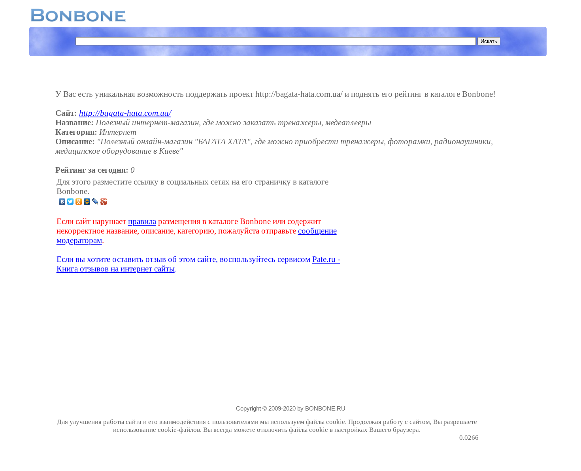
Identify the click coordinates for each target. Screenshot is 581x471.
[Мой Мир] (87, 201)
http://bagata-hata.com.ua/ (125, 112)
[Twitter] (70, 201)
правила (142, 221)
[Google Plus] (104, 201)
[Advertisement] (416, 225)
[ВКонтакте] (62, 201)
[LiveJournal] (95, 201)
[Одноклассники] (79, 201)
